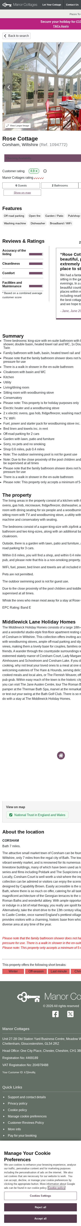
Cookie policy (56, 1187)
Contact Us (72, 4)
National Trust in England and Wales (39, 815)
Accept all (40, 1218)
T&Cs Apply (61, 26)
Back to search (18, 35)
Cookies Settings (40, 1195)
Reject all (40, 1207)
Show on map (22, 192)
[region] (40, 1183)
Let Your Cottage (51, 4)
